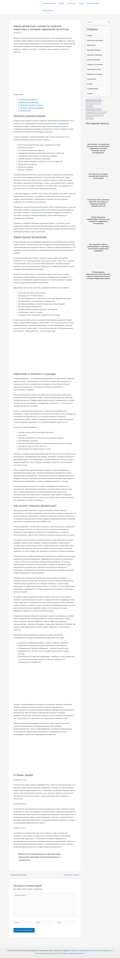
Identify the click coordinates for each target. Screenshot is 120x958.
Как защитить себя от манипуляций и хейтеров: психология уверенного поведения (98, 247)
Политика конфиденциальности (72, 953)
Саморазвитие (47, 10)
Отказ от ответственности (101, 950)
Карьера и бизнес (93, 50)
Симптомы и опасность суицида (30, 105)
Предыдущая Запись (17, 875)
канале (39, 532)
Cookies (74, 950)
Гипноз (81, 3)
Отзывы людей (24, 110)
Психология (71, 3)
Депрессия (18, 33)
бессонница (22, 296)
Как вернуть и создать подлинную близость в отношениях (98, 176)
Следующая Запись (72, 875)
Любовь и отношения (95, 64)
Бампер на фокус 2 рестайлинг (94, 109)
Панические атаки (49, 3)
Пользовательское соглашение (46, 953)
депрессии (57, 126)
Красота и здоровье (94, 55)
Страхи (61, 3)
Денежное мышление (95, 40)
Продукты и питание (94, 74)
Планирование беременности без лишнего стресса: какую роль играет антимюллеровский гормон (98, 275)
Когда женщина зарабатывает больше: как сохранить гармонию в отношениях (98, 220)
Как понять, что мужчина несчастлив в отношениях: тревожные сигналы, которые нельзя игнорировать (98, 148)
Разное (89, 84)
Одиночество (35, 210)
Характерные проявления (28, 102)
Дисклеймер (84, 950)
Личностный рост (93, 3)
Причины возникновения (27, 99)
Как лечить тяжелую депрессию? (31, 108)
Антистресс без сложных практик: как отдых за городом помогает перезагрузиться (98, 203)
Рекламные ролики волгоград (94, 100)
